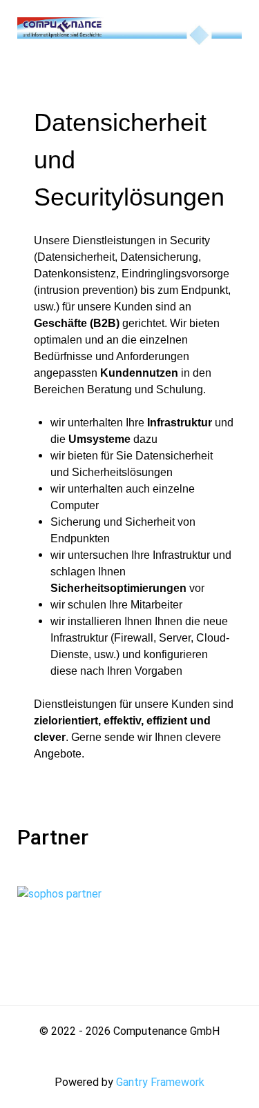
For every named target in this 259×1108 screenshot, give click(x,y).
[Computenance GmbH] (129, 30)
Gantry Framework (160, 1082)
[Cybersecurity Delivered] (91, 920)
